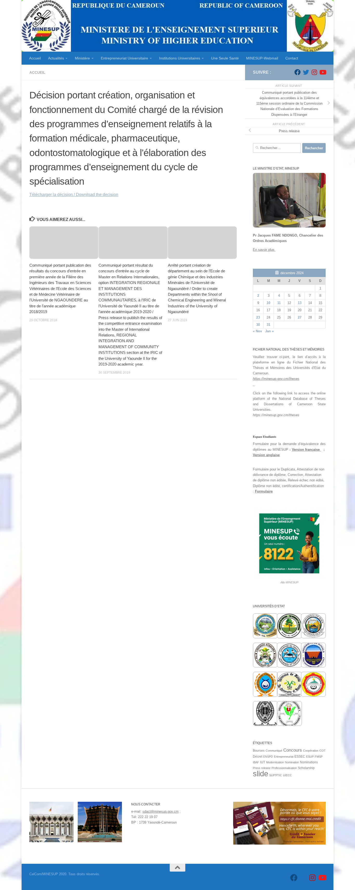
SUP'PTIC (275, 775)
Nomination (292, 762)
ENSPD (268, 756)
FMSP (319, 756)
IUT (262, 762)
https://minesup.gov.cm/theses (276, 379)
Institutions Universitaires (179, 58)
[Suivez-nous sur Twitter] (306, 72)
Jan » (269, 331)
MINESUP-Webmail (262, 58)
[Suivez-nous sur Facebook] (297, 72)
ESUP (310, 756)
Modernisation (275, 762)
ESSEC (299, 756)
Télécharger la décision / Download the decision (73, 194)
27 (299, 317)
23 (258, 317)
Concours (292, 750)
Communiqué (274, 750)
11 (279, 303)
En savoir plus (264, 250)
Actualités (56, 58)
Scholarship (306, 768)
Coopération (310, 750)
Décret (257, 756)
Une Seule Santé (225, 58)
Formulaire (264, 491)
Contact (291, 58)
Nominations (309, 762)
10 (268, 303)
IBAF (256, 762)
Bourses (259, 750)
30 (258, 325)
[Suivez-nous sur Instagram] (314, 72)
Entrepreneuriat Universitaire (124, 58)
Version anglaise (266, 455)
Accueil (35, 58)
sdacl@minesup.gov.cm (160, 811)
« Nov (257, 331)
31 (268, 325)
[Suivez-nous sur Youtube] (322, 72)
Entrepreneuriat (283, 756)
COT (322, 750)
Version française (306, 449)
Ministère (82, 58)
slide (260, 773)
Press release (262, 768)
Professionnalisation (284, 768)
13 (299, 303)
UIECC (287, 775)
